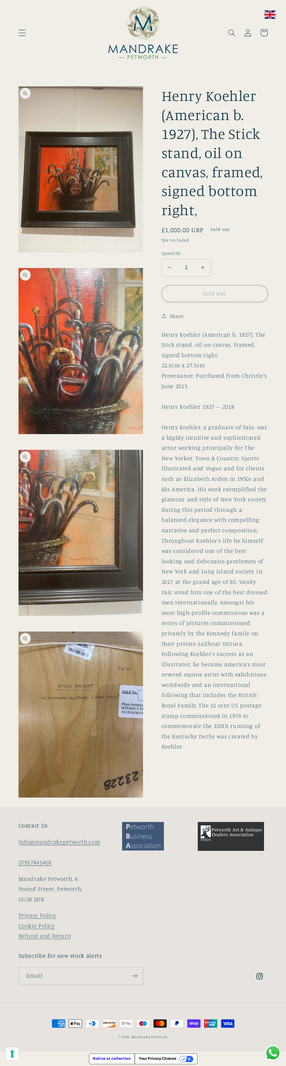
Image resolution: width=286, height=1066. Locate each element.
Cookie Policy (36, 925)
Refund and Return (44, 935)
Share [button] (177, 316)
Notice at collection (112, 1058)
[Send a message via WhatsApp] (273, 1053)
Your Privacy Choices (157, 1058)
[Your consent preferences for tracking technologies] (12, 1053)
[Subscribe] (135, 975)
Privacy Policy (37, 915)
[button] (22, 33)
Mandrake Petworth (149, 1037)
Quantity (171, 253)
